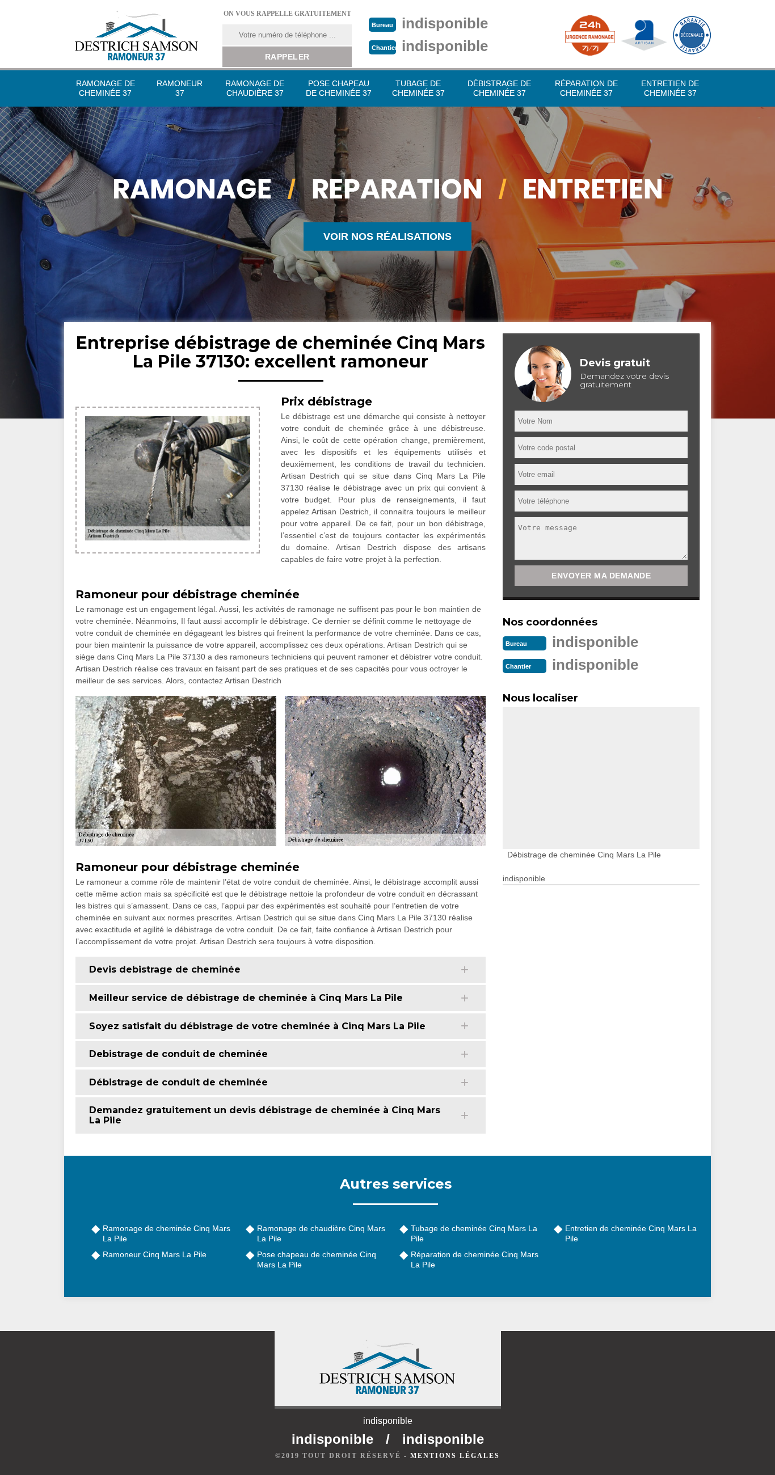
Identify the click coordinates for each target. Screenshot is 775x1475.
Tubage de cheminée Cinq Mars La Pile (474, 1233)
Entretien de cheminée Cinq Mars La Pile (631, 1233)
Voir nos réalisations (387, 236)
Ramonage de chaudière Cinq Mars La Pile (321, 1233)
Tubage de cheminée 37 (418, 88)
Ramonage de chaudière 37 (254, 88)
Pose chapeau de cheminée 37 (339, 88)
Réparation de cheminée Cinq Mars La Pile (474, 1259)
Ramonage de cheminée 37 (105, 88)
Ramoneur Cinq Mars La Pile (155, 1254)
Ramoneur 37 (180, 88)
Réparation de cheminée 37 (586, 88)
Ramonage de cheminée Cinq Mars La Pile (166, 1233)
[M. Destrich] (136, 35)
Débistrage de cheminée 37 (499, 88)
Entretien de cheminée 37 (670, 88)
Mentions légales (455, 1456)
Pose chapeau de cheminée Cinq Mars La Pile (316, 1259)
